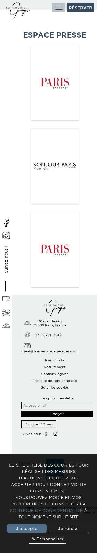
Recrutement (54, 367)
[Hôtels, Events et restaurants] (6, 325)
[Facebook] (6, 223)
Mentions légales (54, 374)
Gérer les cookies (55, 387)
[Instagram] (6, 236)
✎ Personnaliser (47, 538)
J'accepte (27, 528)
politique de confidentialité (46, 510)
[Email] (6, 299)
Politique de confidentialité (54, 381)
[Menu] (58, 7)
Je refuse (68, 528)
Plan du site (54, 360)
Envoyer (57, 414)
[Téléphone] (6, 312)
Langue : (35, 424)
